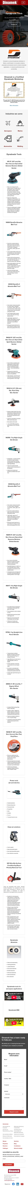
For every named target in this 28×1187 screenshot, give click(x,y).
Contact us (14, 24)
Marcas (4, 1141)
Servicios (16, 1141)
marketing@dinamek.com (9, 1180)
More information (14, 105)
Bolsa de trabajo (18, 1148)
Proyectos (5, 1143)
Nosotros (5, 1146)
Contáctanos (17, 1146)
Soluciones (5, 1124)
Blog (15, 1143)
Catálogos (5, 1148)
